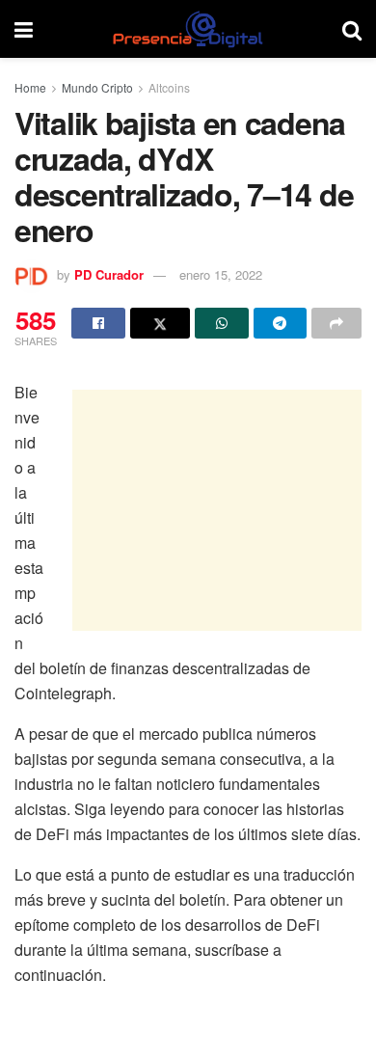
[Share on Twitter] (160, 323)
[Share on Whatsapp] (222, 323)
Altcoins (169, 87)
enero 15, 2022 (220, 274)
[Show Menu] (23, 29)
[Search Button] (352, 29)
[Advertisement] (217, 510)
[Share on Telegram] (281, 323)
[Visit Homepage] (187, 29)
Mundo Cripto (97, 87)
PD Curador (109, 274)
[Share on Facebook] (98, 323)
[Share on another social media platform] (336, 323)
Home (30, 87)
